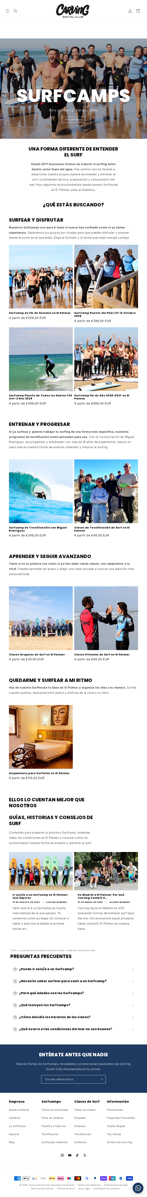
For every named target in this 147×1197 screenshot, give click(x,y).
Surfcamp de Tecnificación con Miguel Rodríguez (38, 529)
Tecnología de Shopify (62, 1185)
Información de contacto (107, 1188)
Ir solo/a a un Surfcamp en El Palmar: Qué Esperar (40, 896)
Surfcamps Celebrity (55, 1142)
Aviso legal (84, 1188)
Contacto (15, 1117)
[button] (7, 11)
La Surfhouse (17, 1126)
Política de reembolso (89, 1185)
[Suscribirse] (102, 1079)
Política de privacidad (116, 1185)
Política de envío (66, 1188)
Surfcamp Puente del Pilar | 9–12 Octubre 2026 (105, 315)
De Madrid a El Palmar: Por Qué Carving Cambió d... (101, 896)
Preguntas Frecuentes (121, 1117)
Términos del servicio (42, 1188)
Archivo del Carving (119, 1142)
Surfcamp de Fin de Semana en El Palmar (40, 313)
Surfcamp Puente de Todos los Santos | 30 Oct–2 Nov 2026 (40, 397)
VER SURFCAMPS (73, 120)
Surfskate (80, 1142)
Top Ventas (114, 1134)
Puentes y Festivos (53, 1126)
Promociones (115, 1109)
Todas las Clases (85, 1109)
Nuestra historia (19, 1109)
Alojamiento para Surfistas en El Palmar (39, 773)
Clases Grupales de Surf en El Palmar (37, 654)
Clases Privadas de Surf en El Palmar (102, 654)
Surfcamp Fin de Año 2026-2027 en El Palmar (101, 397)
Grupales (80, 1117)
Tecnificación (50, 1134)
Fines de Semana (52, 1117)
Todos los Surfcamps (55, 1109)
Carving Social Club (39, 1185)
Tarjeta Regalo (116, 1126)
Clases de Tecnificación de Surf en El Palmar (102, 529)
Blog (12, 1142)
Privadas (79, 1126)
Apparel (14, 1134)
